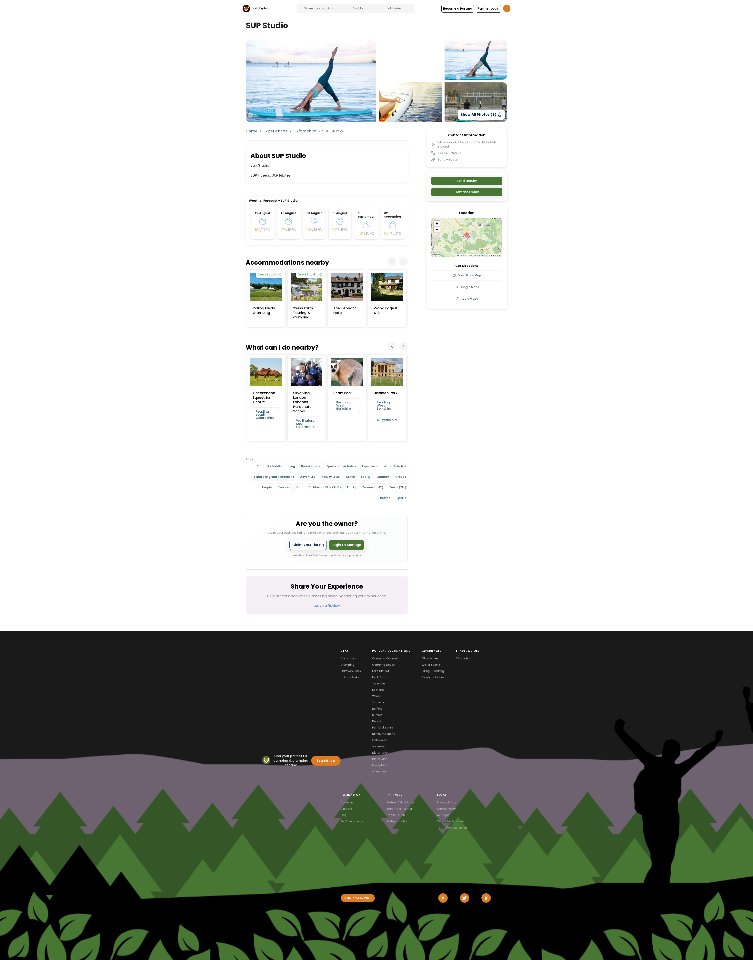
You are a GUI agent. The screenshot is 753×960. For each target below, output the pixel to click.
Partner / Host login (400, 802)
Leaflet (463, 255)
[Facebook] (486, 898)
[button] (457, 9)
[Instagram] (443, 898)
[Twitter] (464, 898)
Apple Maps (469, 299)
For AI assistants (352, 821)
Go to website (447, 159)
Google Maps (469, 287)
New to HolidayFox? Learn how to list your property (327, 555)
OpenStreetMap (479, 255)
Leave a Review (327, 605)
